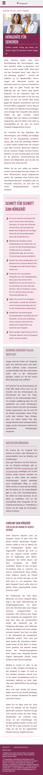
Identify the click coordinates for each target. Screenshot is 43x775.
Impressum (6, 747)
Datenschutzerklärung (21, 747)
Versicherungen (12, 471)
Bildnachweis (6, 750)
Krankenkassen (27, 468)
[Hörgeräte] (21, 24)
